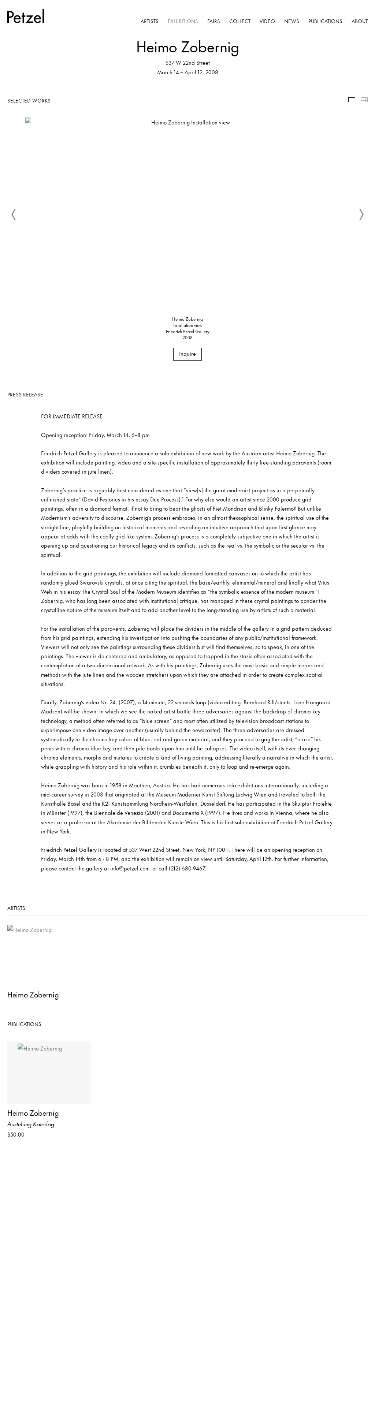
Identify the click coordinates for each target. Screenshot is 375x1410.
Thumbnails (364, 99)
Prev (14, 214)
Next (361, 214)
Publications (325, 21)
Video (267, 21)
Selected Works (351, 99)
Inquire (187, 353)
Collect (239, 21)
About (360, 21)
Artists (150, 21)
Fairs (213, 21)
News (291, 21)
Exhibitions (183, 21)
